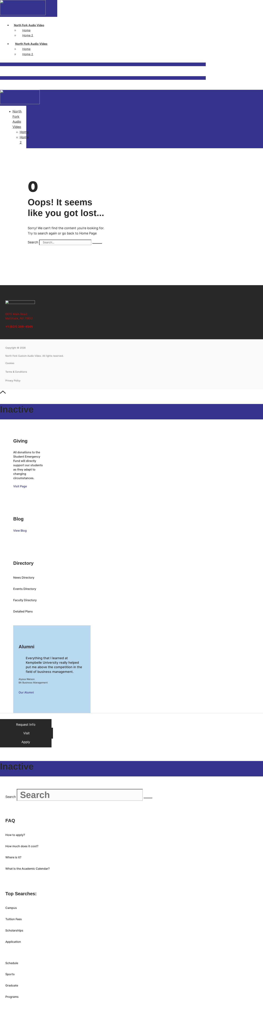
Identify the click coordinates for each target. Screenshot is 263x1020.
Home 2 (27, 35)
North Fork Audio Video (29, 25)
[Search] (97, 243)
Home (26, 30)
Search (33, 242)
